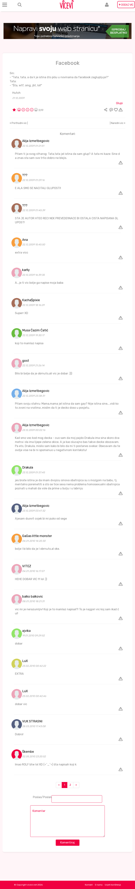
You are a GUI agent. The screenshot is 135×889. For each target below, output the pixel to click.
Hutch (16, 92)
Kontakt (89, 885)
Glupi (119, 103)
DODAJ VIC (126, 5)
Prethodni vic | (19, 123)
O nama (98, 885)
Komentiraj (67, 842)
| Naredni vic (117, 123)
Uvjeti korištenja (113, 885)
